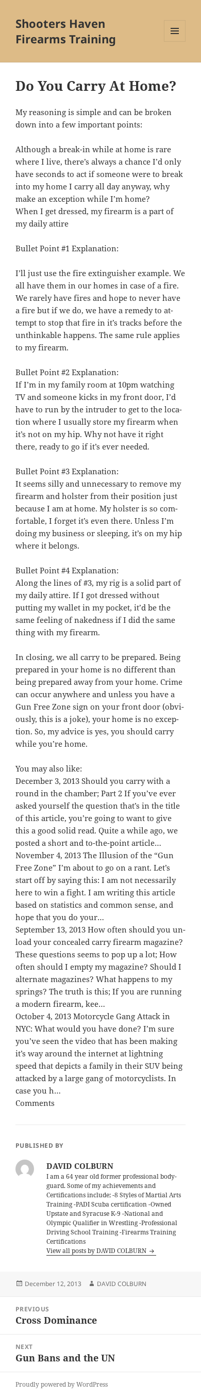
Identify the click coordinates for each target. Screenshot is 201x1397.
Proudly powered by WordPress (61, 1384)
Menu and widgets (175, 41)
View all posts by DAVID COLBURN (97, 1250)
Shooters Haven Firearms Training (65, 30)
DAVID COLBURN (121, 1283)
